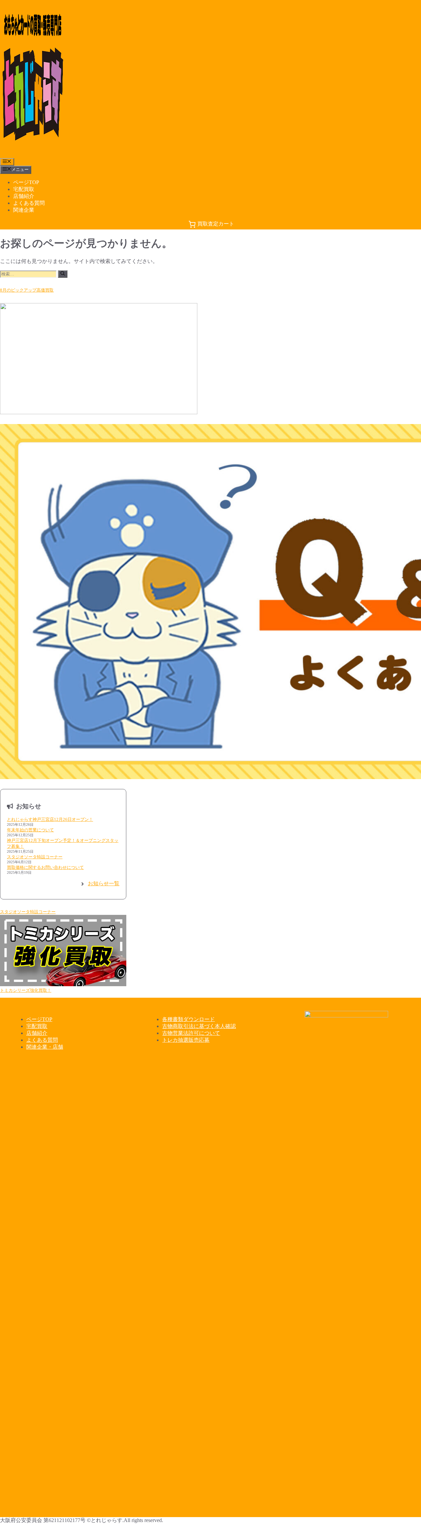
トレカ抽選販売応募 (186, 1040)
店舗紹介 (23, 196)
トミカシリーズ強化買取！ (25, 990)
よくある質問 (29, 203)
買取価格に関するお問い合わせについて (45, 867)
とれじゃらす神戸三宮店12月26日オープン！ (50, 819)
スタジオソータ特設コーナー (34, 856)
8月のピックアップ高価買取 (27, 290)
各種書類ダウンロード (188, 1019)
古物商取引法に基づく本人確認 (199, 1026)
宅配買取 (23, 189)
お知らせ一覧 (103, 883)
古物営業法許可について (191, 1033)
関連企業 (23, 210)
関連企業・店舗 (44, 1047)
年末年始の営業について (30, 829)
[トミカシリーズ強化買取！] (63, 951)
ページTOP (26, 182)
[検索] (62, 274)
